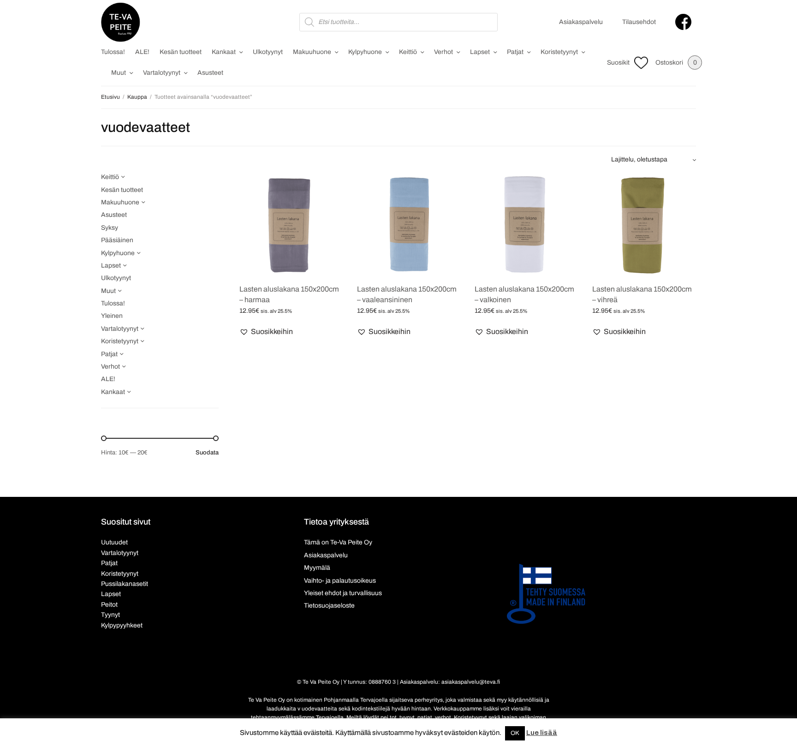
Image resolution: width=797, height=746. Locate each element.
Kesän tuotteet (181, 51)
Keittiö (408, 51)
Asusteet (210, 72)
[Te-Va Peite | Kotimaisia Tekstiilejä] (120, 22)
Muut (118, 72)
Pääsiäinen (117, 240)
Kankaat (224, 51)
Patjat (515, 51)
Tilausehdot (639, 21)
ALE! (142, 51)
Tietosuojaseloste (329, 605)
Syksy (109, 227)
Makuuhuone (312, 51)
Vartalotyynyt (161, 72)
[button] (266, 332)
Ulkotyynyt (268, 51)
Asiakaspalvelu (581, 21)
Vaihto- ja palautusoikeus (340, 580)
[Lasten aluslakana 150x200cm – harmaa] (291, 224)
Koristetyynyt (559, 51)
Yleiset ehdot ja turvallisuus (343, 593)
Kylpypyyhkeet (122, 625)
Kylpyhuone (365, 51)
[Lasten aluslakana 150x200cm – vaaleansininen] (409, 224)
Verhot (443, 51)
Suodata (207, 453)
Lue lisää (541, 732)
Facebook (683, 22)
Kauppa (137, 97)
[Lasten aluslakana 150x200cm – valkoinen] (526, 224)
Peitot (109, 604)
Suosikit (618, 62)
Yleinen (112, 315)
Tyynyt (110, 614)
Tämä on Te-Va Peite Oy (338, 542)
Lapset (480, 51)
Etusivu (110, 97)
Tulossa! (113, 51)
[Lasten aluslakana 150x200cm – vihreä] (644, 224)
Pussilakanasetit (124, 583)
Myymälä (317, 567)
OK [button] (515, 733)
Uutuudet (114, 542)
